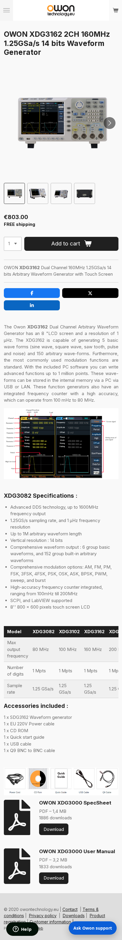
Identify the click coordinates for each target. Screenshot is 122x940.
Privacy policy (43, 915)
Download (54, 829)
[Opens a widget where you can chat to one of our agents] (22, 929)
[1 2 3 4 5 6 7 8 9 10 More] (13, 244)
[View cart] (115, 10)
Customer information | (52, 921)
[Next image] (109, 123)
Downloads (74, 915)
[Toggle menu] (6, 10)
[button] (14, 193)
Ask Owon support (92, 928)
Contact (70, 909)
